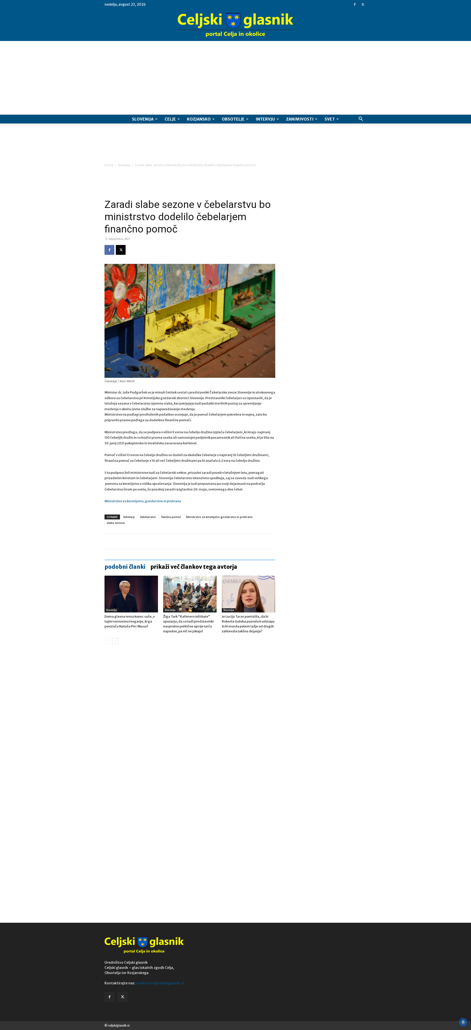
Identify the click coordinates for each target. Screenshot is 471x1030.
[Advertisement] (235, 77)
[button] (360, 119)
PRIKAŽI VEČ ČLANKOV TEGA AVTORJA (193, 567)
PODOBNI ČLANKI (125, 567)
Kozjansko (199, 119)
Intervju (265, 119)
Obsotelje (233, 119)
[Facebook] (354, 4)
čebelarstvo (148, 517)
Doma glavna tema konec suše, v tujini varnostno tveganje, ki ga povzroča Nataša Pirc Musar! (130, 621)
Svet (330, 119)
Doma (109, 165)
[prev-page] (108, 641)
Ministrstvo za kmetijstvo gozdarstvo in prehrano (219, 517)
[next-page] (115, 641)
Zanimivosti (300, 119)
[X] (362, 4)
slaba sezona (116, 523)
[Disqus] (190, 722)
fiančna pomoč (171, 517)
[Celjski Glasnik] (235, 25)
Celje (170, 119)
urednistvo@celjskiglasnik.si (160, 983)
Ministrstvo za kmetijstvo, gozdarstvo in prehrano (143, 501)
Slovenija (143, 119)
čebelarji (129, 517)
